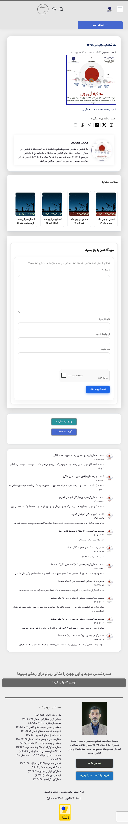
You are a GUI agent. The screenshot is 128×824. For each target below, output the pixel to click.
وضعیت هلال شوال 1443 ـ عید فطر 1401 (38, 755)
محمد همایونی (96, 456)
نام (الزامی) (104, 319)
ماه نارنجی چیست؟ (51, 767)
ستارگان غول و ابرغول (49, 771)
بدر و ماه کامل (53, 715)
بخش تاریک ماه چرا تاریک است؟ (68, 565)
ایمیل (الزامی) (103, 334)
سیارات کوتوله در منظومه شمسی (43, 747)
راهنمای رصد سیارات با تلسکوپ (44, 743)
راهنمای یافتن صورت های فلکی (69, 456)
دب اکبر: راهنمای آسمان (48, 735)
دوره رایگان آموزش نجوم (72, 497)
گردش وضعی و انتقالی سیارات (45, 763)
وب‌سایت (105, 349)
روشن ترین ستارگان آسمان (47, 719)
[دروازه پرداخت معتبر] (65, 820)
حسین (100, 548)
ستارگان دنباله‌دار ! (51, 779)
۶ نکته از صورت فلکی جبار (71, 531)
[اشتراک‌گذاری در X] (104, 125)
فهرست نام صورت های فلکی (46, 731)
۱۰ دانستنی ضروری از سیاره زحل (44, 751)
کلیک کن (43, 9)
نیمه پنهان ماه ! (53, 775)
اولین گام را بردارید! (64, 682)
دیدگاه (106, 270)
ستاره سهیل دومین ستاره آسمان (44, 739)
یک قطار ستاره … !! (51, 723)
